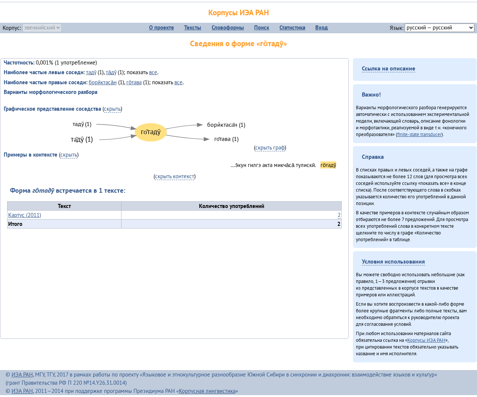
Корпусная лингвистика (207, 390)
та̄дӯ (111, 72)
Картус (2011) (24, 214)
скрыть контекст (174, 176)
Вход (321, 27)
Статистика (292, 27)
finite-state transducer (419, 134)
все (153, 72)
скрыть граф (270, 147)
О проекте (161, 27)
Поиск (261, 27)
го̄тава (134, 82)
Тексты (192, 27)
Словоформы (228, 27)
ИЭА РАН (22, 374)
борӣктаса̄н (103, 82)
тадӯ (91, 72)
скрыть (112, 108)
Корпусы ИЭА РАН (238, 12)
